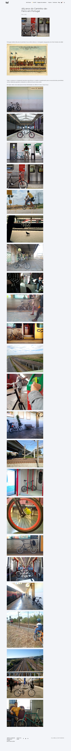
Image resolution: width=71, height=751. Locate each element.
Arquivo (50, 2)
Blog (59, 2)
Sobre (18, 739)
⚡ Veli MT (34, 2)
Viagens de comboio (41, 2)
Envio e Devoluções (11, 741)
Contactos (55, 2)
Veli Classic (28, 2)
